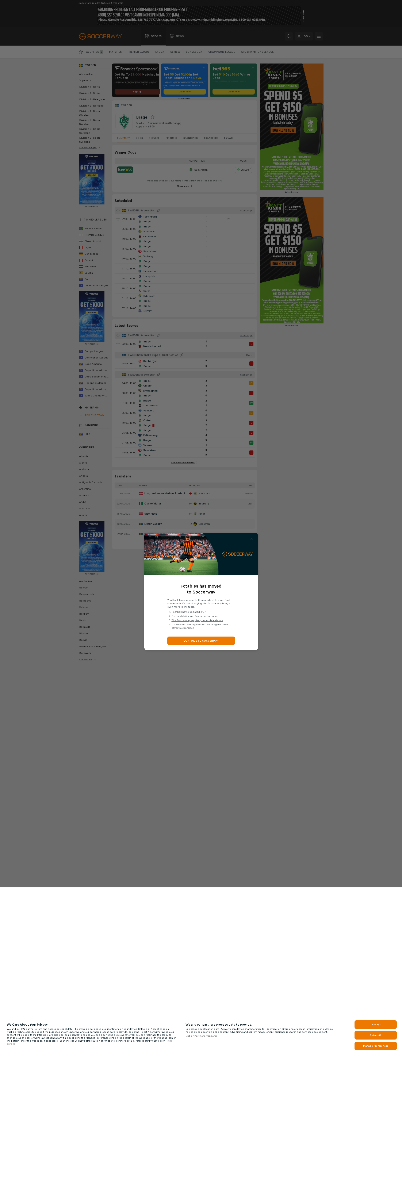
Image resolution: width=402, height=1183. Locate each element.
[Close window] (251, 538)
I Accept (376, 1024)
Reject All (375, 1035)
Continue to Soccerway (201, 640)
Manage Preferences (375, 1045)
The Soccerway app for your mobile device (197, 620)
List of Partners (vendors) (201, 1035)
